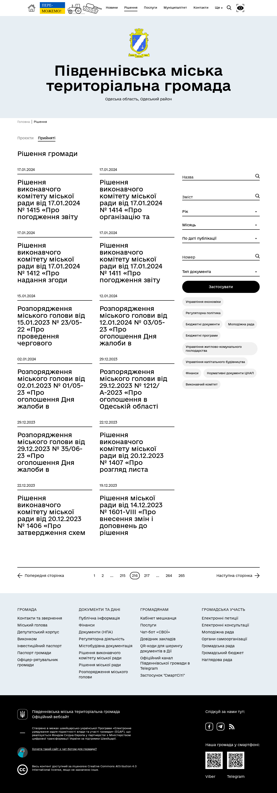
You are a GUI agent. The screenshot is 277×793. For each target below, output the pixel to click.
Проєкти (25, 138)
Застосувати (221, 287)
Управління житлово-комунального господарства (214, 348)
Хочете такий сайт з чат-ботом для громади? (64, 748)
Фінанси (192, 373)
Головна (23, 122)
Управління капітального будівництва (215, 362)
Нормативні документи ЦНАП (230, 373)
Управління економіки (203, 301)
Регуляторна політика (203, 313)
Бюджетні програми (202, 335)
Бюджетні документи (203, 324)
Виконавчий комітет (202, 384)
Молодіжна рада (241, 324)
